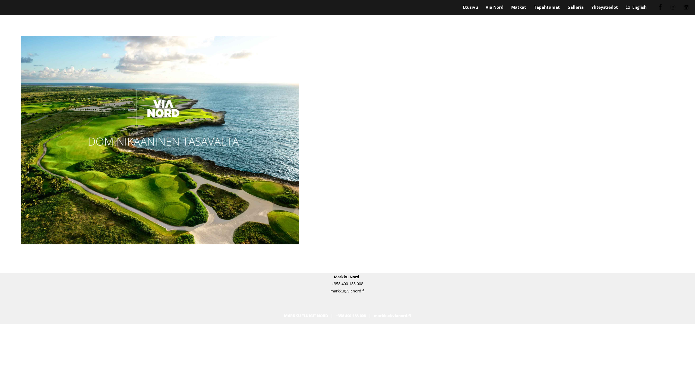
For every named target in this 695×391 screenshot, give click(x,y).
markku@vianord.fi (392, 315)
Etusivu (470, 7)
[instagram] (673, 7)
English (639, 7)
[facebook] (660, 7)
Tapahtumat (547, 7)
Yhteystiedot (604, 7)
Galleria (575, 7)
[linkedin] (686, 7)
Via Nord (495, 7)
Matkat (518, 7)
